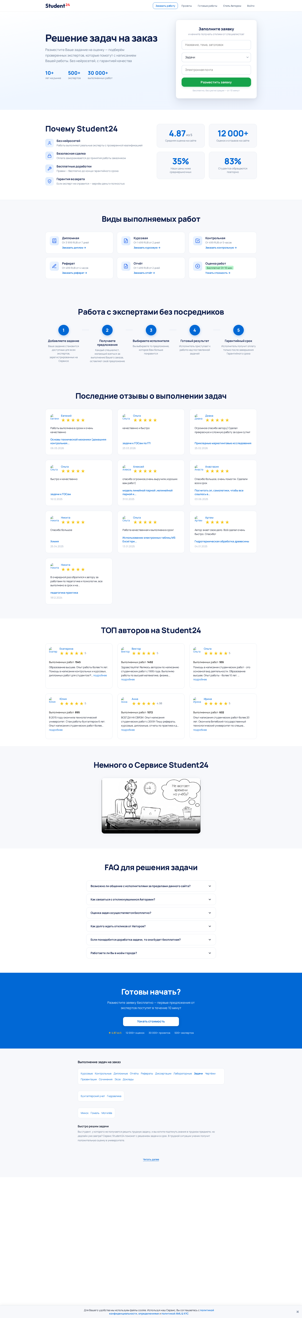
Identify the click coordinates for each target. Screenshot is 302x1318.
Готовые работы (207, 5)
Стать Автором (232, 5)
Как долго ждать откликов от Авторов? (118, 926)
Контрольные (103, 1073)
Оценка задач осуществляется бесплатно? (121, 913)
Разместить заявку (216, 82)
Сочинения (105, 1079)
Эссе (118, 1079)
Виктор (136, 649)
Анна (135, 699)
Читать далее (151, 1159)
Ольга (137, 416)
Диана (209, 416)
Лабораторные (182, 1073)
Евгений (66, 416)
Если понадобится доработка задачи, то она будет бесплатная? (136, 940)
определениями (148, 1313)
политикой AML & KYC (175, 1313)
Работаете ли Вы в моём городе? (114, 953)
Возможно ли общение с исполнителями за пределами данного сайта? (141, 886)
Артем (209, 517)
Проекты (186, 5)
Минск (85, 1113)
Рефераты (147, 1073)
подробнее (100, 675)
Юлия (63, 699)
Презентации (89, 1079)
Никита (65, 517)
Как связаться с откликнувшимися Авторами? (123, 899)
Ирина (208, 699)
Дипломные (121, 1073)
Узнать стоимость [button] (151, 1021)
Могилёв (107, 1113)
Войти (250, 5)
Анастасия (212, 466)
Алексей (138, 466)
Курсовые (87, 1073)
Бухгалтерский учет (93, 1096)
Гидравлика (114, 1096)
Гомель (95, 1113)
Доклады (128, 1079)
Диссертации (163, 1073)
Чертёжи (210, 1073)
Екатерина (66, 649)
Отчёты (134, 1073)
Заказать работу (165, 5)
